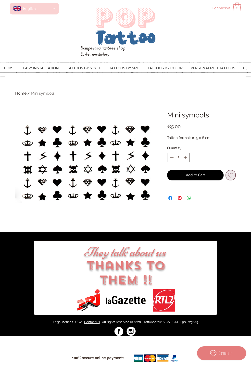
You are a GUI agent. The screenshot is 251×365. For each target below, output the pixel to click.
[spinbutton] (179, 157)
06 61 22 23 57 (173, 341)
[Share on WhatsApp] (189, 198)
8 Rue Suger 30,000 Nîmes (88, 341)
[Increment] (186, 157)
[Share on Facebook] (170, 198)
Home (20, 93)
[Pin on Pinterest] (180, 198)
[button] (237, 6)
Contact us (92, 322)
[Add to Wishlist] (231, 175)
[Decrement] (171, 157)
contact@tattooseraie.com (136, 341)
